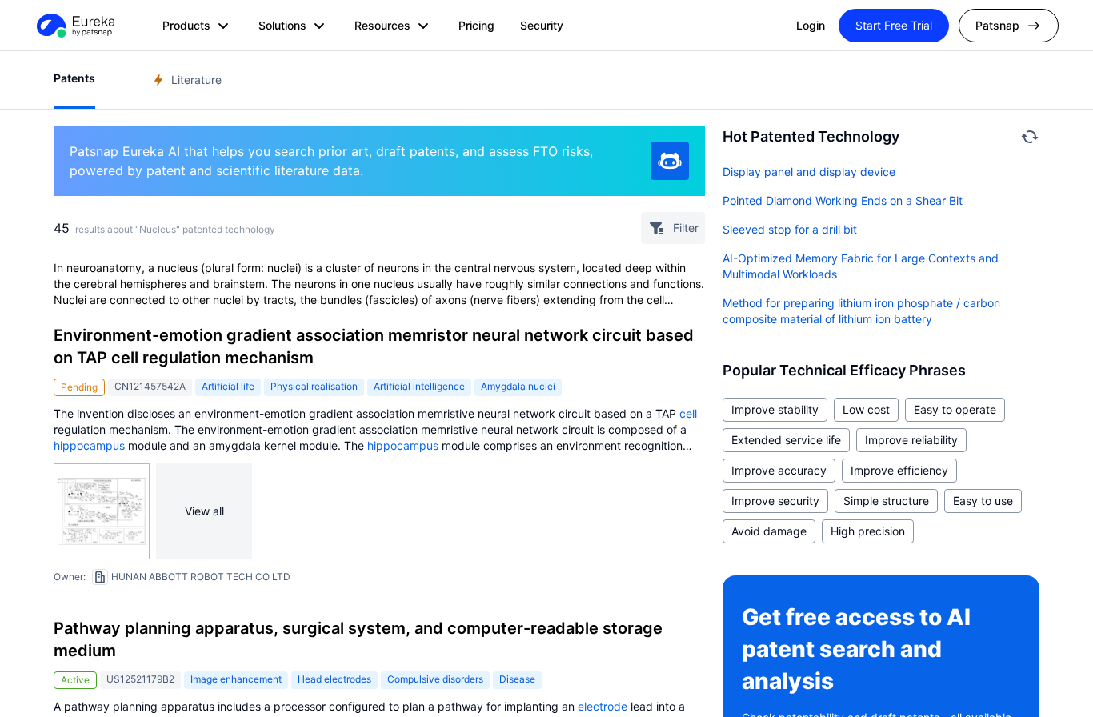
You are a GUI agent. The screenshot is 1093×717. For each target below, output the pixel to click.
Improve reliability (911, 440)
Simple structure (886, 500)
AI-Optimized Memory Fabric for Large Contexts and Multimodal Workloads (861, 266)
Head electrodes (334, 679)
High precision (868, 531)
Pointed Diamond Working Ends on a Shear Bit (843, 200)
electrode (602, 706)
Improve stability (775, 409)
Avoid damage (769, 531)
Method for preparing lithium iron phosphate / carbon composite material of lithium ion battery (861, 311)
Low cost (866, 409)
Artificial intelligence (419, 386)
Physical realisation (314, 386)
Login (810, 25)
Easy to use (983, 500)
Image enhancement (236, 679)
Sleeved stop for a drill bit (790, 229)
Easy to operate (955, 409)
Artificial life (228, 386)
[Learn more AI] (670, 161)
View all (204, 511)
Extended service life (786, 440)
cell (688, 413)
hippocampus (89, 445)
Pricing (476, 25)
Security (541, 25)
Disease (517, 679)
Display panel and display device (809, 171)
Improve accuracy (779, 470)
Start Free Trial (893, 25)
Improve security (775, 500)
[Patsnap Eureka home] (74, 26)
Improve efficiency (899, 470)
